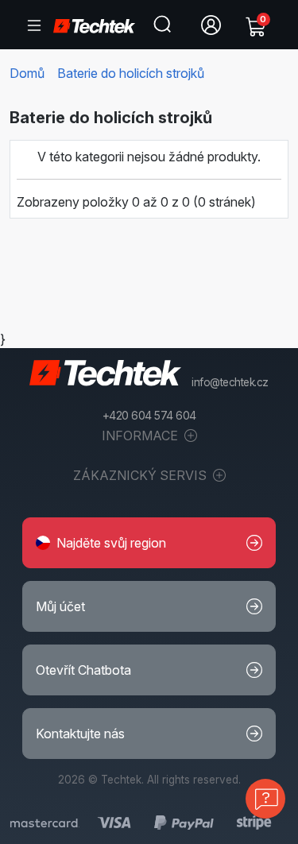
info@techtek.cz (230, 382)
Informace (141, 435)
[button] (149, 542)
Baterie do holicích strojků (130, 73)
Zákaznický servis (141, 475)
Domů (27, 73)
